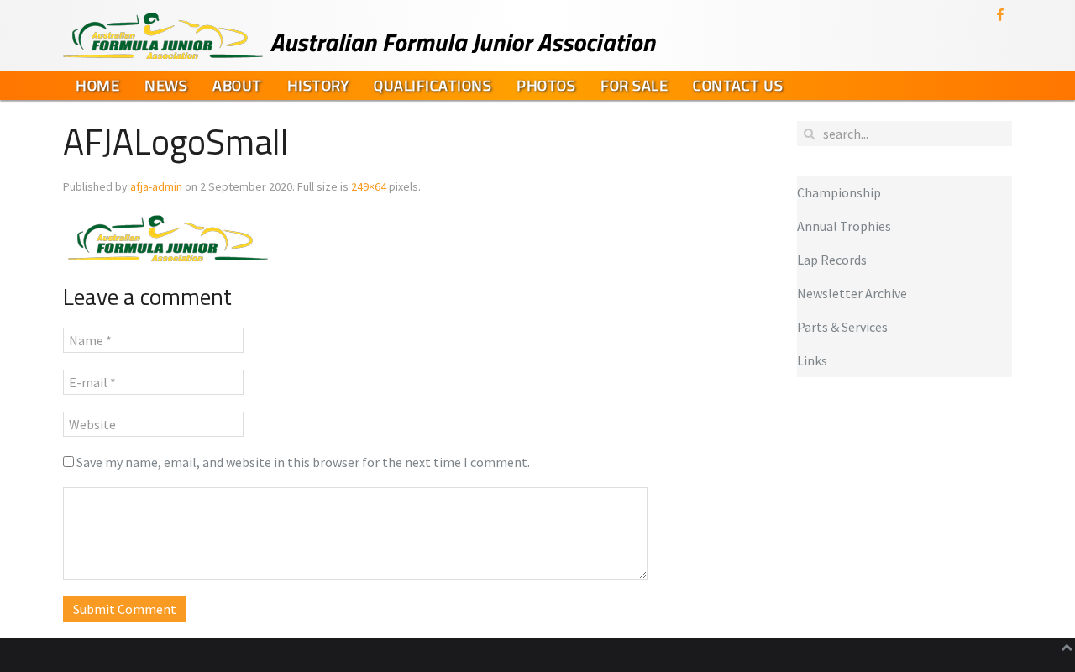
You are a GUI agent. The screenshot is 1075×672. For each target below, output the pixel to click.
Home (97, 85)
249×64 (368, 186)
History (318, 85)
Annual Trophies (844, 226)
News (165, 85)
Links (812, 360)
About (237, 85)
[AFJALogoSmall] (167, 236)
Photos (546, 85)
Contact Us (738, 85)
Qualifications (432, 85)
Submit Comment (124, 609)
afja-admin (156, 186)
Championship (839, 192)
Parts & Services (842, 326)
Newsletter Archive (852, 293)
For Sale (634, 85)
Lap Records (832, 259)
